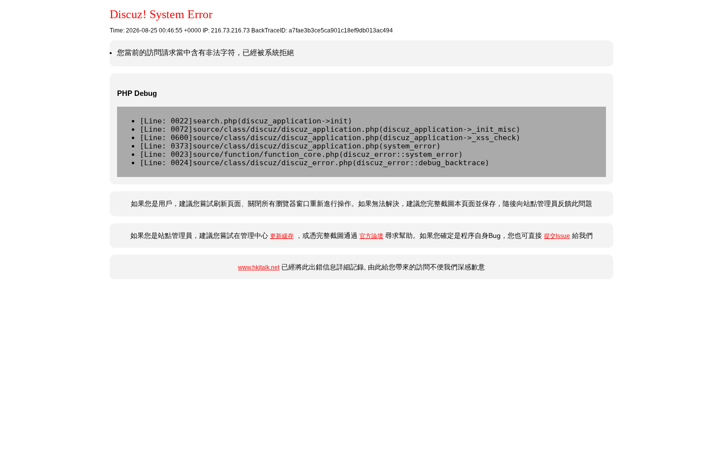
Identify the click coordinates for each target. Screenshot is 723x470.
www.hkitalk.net (258, 267)
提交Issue (557, 236)
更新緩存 (282, 236)
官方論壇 (371, 236)
